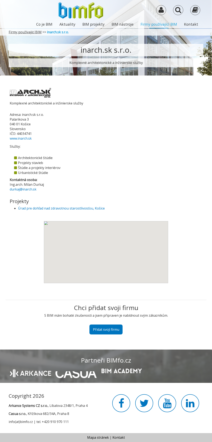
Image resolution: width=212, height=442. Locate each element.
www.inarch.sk (21, 138)
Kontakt (191, 24)
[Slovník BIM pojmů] (195, 11)
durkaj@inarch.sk (23, 189)
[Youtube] (167, 405)
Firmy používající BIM (159, 24)
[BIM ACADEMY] (121, 370)
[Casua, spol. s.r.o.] (76, 372)
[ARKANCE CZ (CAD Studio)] (30, 372)
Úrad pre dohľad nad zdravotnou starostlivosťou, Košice (61, 208)
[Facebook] (121, 405)
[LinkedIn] (190, 405)
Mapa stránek (98, 437)
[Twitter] (144, 405)
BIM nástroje (123, 24)
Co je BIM (44, 24)
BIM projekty (93, 24)
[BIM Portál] (81, 10)
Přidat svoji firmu (106, 329)
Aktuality (67, 24)
